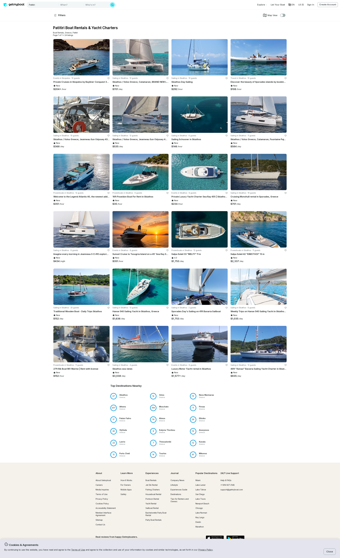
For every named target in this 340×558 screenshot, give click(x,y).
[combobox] (42, 4)
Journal (174, 473)
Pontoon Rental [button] (152, 499)
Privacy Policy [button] (205, 549)
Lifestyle (174, 485)
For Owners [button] (126, 485)
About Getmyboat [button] (103, 480)
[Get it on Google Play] (235, 538)
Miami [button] (198, 480)
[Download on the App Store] (215, 538)
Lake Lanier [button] (201, 485)
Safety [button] (123, 494)
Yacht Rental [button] (151, 503)
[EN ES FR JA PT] (291, 4)
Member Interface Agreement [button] (103, 514)
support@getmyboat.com (231, 489)
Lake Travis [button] (201, 499)
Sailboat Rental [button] (152, 508)
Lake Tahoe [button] (201, 489)
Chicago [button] (199, 508)
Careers (99, 485)
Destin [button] (198, 522)
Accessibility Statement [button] (106, 508)
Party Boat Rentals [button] (154, 520)
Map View (272, 15)
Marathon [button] (200, 527)
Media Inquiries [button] (102, 489)
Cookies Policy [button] (102, 503)
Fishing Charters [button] (153, 489)
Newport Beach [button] (202, 503)
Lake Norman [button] (201, 513)
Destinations (176, 494)
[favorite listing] (108, 78)
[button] (278, 4)
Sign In (310, 4)
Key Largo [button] (200, 517)
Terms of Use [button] (78, 549)
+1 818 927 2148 (227, 485)
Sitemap (99, 520)
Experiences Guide (179, 489)
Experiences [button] (152, 473)
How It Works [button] (126, 480)
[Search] (112, 4)
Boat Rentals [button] (151, 480)
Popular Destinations (206, 473)
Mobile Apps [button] (126, 489)
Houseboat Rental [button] (153, 494)
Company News (177, 480)
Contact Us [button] (100, 524)
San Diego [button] (200, 494)
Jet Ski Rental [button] (152, 485)
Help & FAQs (225, 480)
